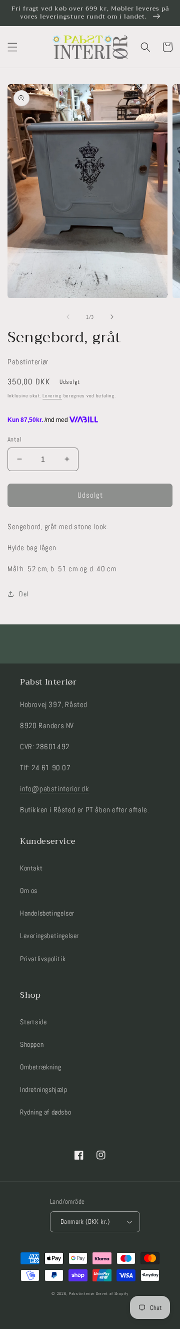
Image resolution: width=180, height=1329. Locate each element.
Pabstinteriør (81, 1293)
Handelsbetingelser (47, 913)
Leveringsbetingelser (49, 935)
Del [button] (23, 593)
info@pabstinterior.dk (55, 788)
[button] (13, 47)
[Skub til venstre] (68, 317)
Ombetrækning (40, 1066)
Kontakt (31, 867)
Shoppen (32, 1044)
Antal (15, 439)
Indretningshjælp (44, 1089)
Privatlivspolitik (43, 958)
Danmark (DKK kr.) (85, 1221)
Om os (29, 890)
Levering (52, 395)
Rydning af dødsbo (45, 1112)
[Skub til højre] (112, 317)
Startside (33, 1021)
